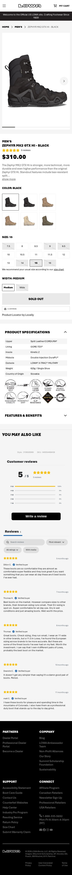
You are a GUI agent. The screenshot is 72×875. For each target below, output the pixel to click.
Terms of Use (65, 864)
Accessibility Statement (17, 788)
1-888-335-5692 (52, 816)
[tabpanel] (36, 627)
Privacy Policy (28, 864)
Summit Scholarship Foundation (51, 762)
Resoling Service (12, 817)
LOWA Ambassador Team (51, 744)
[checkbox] (31, 550)
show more (9, 179)
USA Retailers (47, 807)
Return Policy (10, 822)
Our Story (45, 756)
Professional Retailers (52, 802)
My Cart (64, 5)
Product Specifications (27, 332)
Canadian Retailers (51, 793)
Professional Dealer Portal (14, 744)
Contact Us (9, 798)
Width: (13, 278)
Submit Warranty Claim (17, 832)
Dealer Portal (10, 738)
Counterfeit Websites (15, 802)
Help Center (10, 807)
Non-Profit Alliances (51, 751)
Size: (7, 237)
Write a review (36, 516)
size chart (59, 269)
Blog (42, 738)
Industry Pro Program (15, 812)
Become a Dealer (13, 751)
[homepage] (29, 6)
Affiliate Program (49, 788)
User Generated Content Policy (45, 864)
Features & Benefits (23, 415)
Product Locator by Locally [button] (18, 315)
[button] (8, 127)
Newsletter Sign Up (50, 798)
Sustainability (47, 769)
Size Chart (9, 827)
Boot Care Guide (12, 793)
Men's (19, 26)
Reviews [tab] (13, 531)
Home (5, 26)
